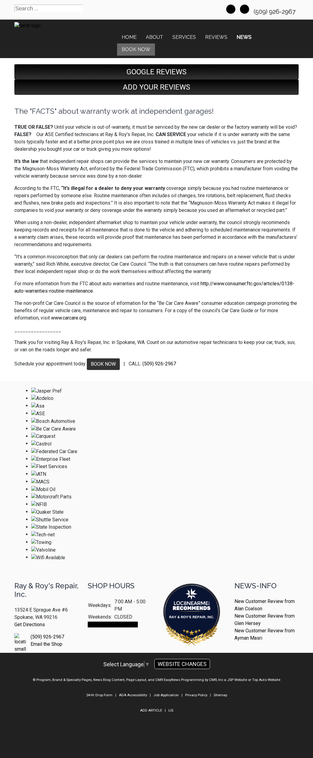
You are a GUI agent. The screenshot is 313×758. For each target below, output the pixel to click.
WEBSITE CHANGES (182, 664)
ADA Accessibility (133, 695)
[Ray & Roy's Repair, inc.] (191, 631)
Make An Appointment (112, 624)
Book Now (136, 49)
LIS (170, 710)
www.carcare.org (68, 318)
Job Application (166, 695)
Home (129, 37)
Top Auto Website (266, 680)
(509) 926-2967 (275, 11)
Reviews (216, 37)
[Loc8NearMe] (191, 598)
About (154, 37)
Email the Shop (46, 644)
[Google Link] (244, 9)
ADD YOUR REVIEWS (156, 87)
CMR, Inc (216, 680)
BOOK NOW (103, 364)
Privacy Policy (196, 695)
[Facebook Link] (230, 9)
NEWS (244, 37)
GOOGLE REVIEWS (156, 72)
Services (184, 37)
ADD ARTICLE (151, 710)
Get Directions (29, 624)
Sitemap (220, 695)
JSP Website (237, 680)
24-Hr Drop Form (99, 695)
